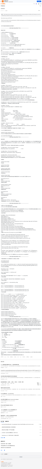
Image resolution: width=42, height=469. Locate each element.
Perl (18, 356)
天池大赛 (7, 459)
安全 (8, 356)
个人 (40, 5)
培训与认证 (10, 459)
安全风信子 (2, 367)
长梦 (1, 396)
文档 (1, 459)
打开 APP (39, 1)
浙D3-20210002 (10, 466)
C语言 (15, 356)
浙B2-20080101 (11, 465)
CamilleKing (2, 379)
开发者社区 (4, 459)
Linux (5, 356)
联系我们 (21, 456)
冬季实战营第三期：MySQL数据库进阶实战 (8, 445)
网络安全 (11, 356)
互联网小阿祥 (3, 412)
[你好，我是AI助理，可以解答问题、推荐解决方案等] (36, 4)
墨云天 (2, 406)
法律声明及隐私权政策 (4, 462)
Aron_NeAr (2, 390)
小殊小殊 (2, 402)
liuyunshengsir (3, 373)
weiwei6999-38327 (3, 384)
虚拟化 (31, 356)
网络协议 (28, 356)
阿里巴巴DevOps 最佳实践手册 (6, 447)
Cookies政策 (9, 462)
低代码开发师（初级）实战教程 (6, 443)
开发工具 (24, 356)
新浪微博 (5, 454)
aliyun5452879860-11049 (4, 418)
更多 (1, 450)
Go (20, 356)
